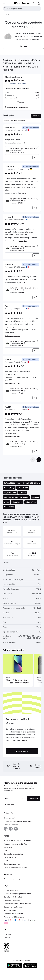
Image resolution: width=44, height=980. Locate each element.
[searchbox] (24, 8)
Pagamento (8, 847)
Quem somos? (9, 818)
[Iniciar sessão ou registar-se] (33, 3)
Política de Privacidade (12, 900)
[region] (22, 670)
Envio (6, 851)
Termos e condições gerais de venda (17, 893)
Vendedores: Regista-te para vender (17, 841)
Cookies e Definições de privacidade (17, 903)
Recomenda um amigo (12, 879)
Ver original (23, 143)
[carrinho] (38, 3)
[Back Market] (22, 3)
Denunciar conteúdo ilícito (13, 913)
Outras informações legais (13, 907)
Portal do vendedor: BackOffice (15, 844)
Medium (7, 938)
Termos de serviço (10, 890)
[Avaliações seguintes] (38, 459)
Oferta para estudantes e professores (18, 821)
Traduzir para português (12, 336)
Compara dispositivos (12, 864)
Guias (6, 861)
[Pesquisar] (5, 8)
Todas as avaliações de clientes (15, 867)
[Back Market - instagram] (6, 829)
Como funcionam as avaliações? (17, 107)
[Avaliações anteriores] (32, 459)
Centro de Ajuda (10, 857)
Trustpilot (7, 934)
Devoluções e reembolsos (13, 854)
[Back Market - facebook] (16, 829)
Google (24, 740)
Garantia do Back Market (13, 897)
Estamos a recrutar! (11, 825)
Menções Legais (10, 910)
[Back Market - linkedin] (11, 829)
